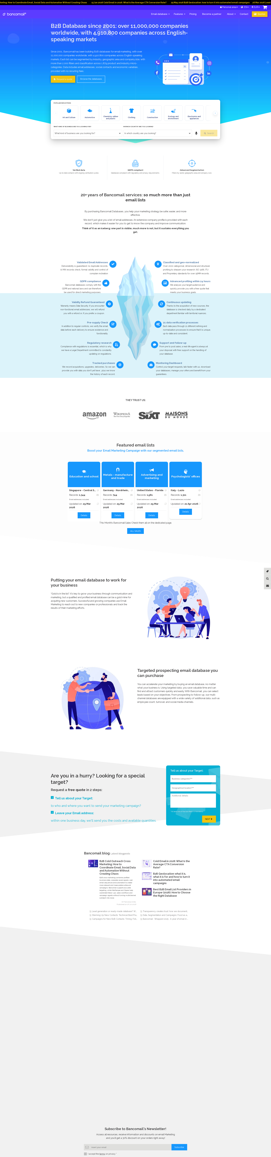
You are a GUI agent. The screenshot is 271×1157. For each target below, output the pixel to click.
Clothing (131, 117)
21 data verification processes (180, 322)
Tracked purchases (103, 363)
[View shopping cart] (265, 8)
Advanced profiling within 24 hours (190, 281)
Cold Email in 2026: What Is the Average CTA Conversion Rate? (171, 864)
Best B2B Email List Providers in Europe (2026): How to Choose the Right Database (172, 892)
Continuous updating (179, 302)
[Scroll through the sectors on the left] (56, 113)
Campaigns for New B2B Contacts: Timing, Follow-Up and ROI (121, 919)
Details (84, 515)
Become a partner (211, 14)
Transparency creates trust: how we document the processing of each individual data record (186, 911)
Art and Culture (69, 117)
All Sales (135, 531)
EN (245, 7)
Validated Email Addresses (92, 262)
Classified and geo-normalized (181, 262)
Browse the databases (91, 79)
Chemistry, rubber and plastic (110, 118)
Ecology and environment (173, 118)
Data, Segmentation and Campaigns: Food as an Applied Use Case (174, 915)
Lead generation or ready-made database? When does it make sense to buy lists (131, 911)
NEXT (208, 819)
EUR (255, 7)
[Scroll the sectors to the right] (215, 113)
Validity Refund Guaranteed (88, 302)
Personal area (229, 7)
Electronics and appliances (194, 118)
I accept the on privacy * (102, 1154)
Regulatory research (99, 342)
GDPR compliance (90, 281)
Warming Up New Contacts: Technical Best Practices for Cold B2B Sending (127, 915)
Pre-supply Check (97, 322)
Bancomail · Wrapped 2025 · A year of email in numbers (169, 919)
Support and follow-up (172, 342)
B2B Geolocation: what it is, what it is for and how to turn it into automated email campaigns (171, 878)
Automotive (90, 117)
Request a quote (64, 79)
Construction (152, 117)
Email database (159, 14)
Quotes (261, 14)
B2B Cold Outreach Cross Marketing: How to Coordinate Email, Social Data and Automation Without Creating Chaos (118, 867)
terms (102, 1154)
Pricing (192, 14)
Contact (244, 14)
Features (178, 14)
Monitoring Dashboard (169, 363)
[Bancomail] (14, 16)
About (230, 14)
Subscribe (179, 1147)
